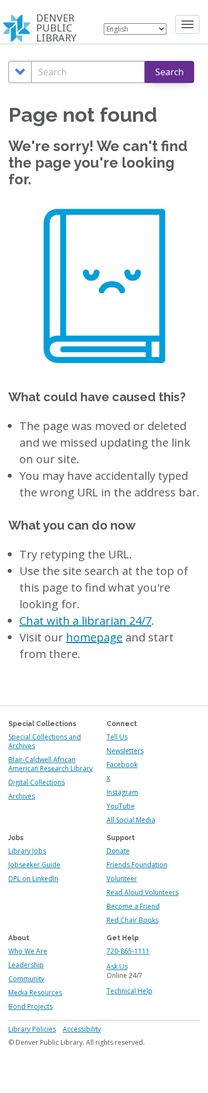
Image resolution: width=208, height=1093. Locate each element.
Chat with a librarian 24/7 (85, 620)
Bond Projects (30, 1006)
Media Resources (35, 992)
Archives (21, 796)
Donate (118, 851)
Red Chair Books (132, 920)
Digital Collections (36, 782)
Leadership (26, 965)
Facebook (122, 764)
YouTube (120, 806)
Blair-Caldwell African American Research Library (50, 764)
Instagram (122, 792)
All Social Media (130, 820)
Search (169, 72)
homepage (94, 637)
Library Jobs (27, 851)
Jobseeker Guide (34, 864)
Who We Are (27, 951)
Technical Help (129, 991)
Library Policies (32, 1029)
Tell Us (117, 737)
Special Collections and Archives (44, 741)
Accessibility (82, 1029)
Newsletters (125, 750)
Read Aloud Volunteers (142, 892)
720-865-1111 (128, 951)
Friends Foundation (137, 864)
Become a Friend (133, 906)
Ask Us (117, 966)
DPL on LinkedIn (33, 878)
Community (26, 978)
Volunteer (121, 878)
